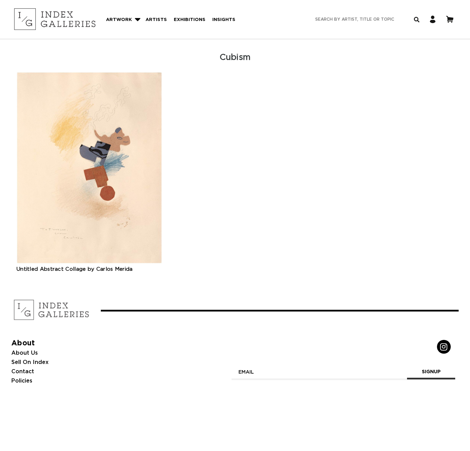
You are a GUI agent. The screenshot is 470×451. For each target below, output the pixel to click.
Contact (22, 371)
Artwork (119, 20)
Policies (21, 381)
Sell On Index (30, 362)
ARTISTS (156, 20)
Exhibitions (189, 20)
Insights (223, 20)
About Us (24, 353)
